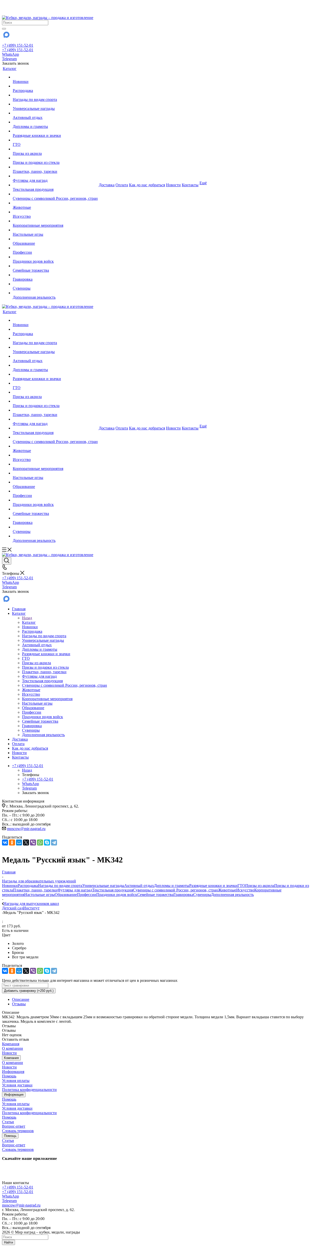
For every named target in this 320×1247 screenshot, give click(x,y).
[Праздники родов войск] (55, 257)
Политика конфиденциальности (29, 1089)
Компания (10, 1044)
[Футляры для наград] (55, 176)
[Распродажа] (55, 86)
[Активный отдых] (55, 113)
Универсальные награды (103, 885)
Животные (227, 890)
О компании (12, 1048)
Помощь (9, 1076)
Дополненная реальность (232, 894)
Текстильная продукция (112, 890)
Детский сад (12, 908)
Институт (31, 908)
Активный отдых (139, 885)
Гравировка (183, 894)
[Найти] (4, 28)
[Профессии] (55, 248)
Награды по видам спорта (60, 885)
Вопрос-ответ (13, 1126)
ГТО (241, 885)
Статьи (8, 1122)
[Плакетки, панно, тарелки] (55, 167)
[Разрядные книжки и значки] (55, 131)
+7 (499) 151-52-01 (17, 45)
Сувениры (202, 894)
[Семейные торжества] (55, 266)
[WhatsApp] (40, 842)
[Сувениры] (55, 284)
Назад (27, 618)
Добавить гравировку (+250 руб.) (29, 991)
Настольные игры (39, 894)
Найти (8, 1242)
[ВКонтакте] (5, 842)
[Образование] (55, 239)
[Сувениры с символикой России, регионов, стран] (55, 194)
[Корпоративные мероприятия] (55, 221)
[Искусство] (55, 212)
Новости (9, 1053)
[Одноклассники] (12, 842)
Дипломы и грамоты (171, 885)
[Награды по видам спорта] (55, 95)
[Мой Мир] (19, 842)
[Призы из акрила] (55, 149)
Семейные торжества (155, 894)
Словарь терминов (18, 1131)
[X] (26, 842)
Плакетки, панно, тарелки (35, 890)
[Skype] (47, 842)
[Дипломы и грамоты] (55, 122)
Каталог (29, 622)
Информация (13, 1071)
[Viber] (33, 842)
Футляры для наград (75, 890)
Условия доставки (17, 1085)
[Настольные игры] (55, 230)
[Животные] (55, 203)
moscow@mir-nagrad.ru (26, 829)
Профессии (86, 894)
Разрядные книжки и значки (213, 885)
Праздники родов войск (116, 894)
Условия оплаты (16, 1080)
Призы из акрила (259, 885)
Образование (66, 894)
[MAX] (6, 36)
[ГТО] (55, 140)
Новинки (10, 885)
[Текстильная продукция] (55, 185)
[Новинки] (55, 77)
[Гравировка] (55, 275)
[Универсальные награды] (55, 104)
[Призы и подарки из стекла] (55, 158)
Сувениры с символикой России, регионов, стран (175, 890)
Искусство (245, 890)
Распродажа (28, 885)
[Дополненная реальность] (55, 293)
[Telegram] (54, 842)
